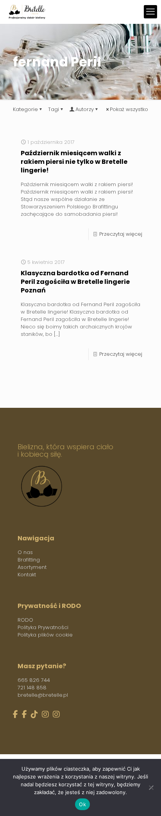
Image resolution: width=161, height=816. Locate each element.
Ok (82, 804)
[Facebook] (15, 714)
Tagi (53, 109)
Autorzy (84, 109)
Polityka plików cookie (45, 634)
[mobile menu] (150, 11)
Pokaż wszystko (129, 109)
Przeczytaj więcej (120, 234)
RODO (25, 620)
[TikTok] (34, 714)
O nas (25, 552)
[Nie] (151, 787)
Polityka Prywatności (43, 627)
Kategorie (25, 109)
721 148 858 (32, 687)
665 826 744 (34, 680)
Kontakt (27, 574)
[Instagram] (45, 714)
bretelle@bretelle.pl (43, 695)
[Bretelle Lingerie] (27, 12)
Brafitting (29, 559)
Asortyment (32, 567)
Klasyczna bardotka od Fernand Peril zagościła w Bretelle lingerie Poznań (75, 282)
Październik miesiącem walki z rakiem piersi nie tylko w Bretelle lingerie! (74, 162)
